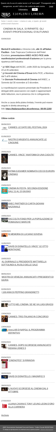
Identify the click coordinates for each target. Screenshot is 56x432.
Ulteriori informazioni (46, 429)
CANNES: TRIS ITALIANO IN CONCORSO (28, 316)
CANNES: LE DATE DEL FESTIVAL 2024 (27, 127)
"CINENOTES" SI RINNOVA (21, 360)
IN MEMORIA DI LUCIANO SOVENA (25, 234)
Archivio (5, 415)
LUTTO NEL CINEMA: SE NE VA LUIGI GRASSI (30, 304)
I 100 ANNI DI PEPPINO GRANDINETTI (20, 292)
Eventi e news (13, 21)
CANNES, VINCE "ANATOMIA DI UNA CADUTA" (31, 155)
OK (35, 9)
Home (3, 21)
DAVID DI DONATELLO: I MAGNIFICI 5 (26, 376)
